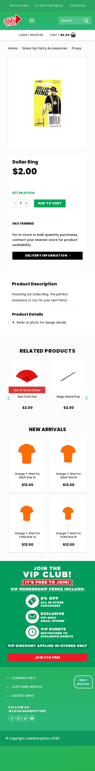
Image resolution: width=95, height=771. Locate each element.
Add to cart (50, 203)
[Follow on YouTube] (32, 718)
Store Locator (19, 5)
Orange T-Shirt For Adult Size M (68, 475)
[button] (30, 20)
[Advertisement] (35, 751)
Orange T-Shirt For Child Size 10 (68, 535)
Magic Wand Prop (68, 397)
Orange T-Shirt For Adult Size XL (27, 475)
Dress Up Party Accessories (44, 48)
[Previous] (8, 392)
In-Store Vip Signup (49, 5)
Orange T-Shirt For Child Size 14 (27, 535)
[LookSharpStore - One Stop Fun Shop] (12, 21)
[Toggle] (7, 678)
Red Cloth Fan (27, 397)
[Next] (86, 392)
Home (12, 48)
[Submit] (86, 20)
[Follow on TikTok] (25, 718)
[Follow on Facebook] (12, 718)
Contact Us (78, 5)
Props (76, 48)
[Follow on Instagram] (18, 718)
